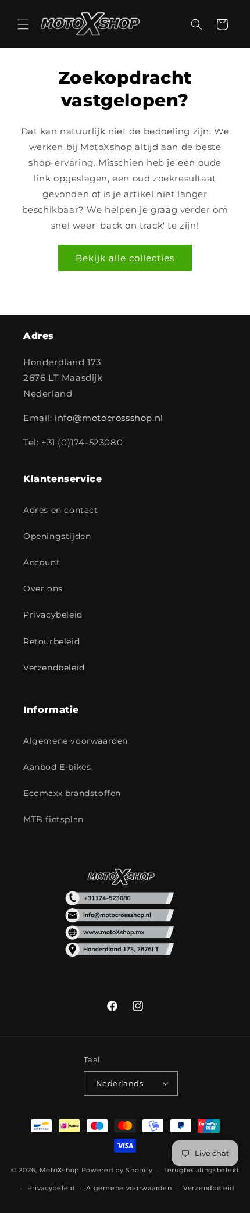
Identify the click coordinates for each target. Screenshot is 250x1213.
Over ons (43, 588)
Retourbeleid (51, 641)
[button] (23, 24)
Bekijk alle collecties (125, 257)
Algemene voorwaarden (75, 741)
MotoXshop (59, 1170)
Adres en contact (60, 510)
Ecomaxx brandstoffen (72, 793)
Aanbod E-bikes (57, 767)
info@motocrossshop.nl (109, 417)
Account (41, 562)
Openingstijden (57, 536)
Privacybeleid (53, 614)
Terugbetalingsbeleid (201, 1170)
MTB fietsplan (53, 819)
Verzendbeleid (54, 667)
